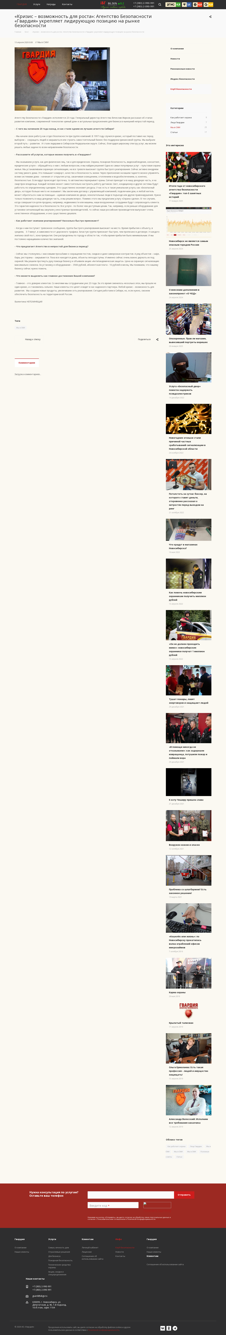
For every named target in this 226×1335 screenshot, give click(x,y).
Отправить (184, 1194)
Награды (51, 4)
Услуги (36, 4)
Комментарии (27, 362)
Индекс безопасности (182, 79)
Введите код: (99, 1206)
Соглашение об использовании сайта (165, 1264)
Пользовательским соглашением (111, 1219)
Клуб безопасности (181, 89)
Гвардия (152, 1239)
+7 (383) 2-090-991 (144, 6)
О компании (177, 48)
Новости (175, 58)
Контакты (67, 4)
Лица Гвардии (196, 1146)
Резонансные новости (182, 68)
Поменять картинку (157, 1210)
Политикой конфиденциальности (141, 1219)
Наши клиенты (154, 1251)
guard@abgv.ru (39, 1295)
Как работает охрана (176, 1146)
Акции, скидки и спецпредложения (57, 1273)
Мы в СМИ (20, 327)
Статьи (179, 1157)
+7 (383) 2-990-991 (144, 2)
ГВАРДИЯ (22, 4)
